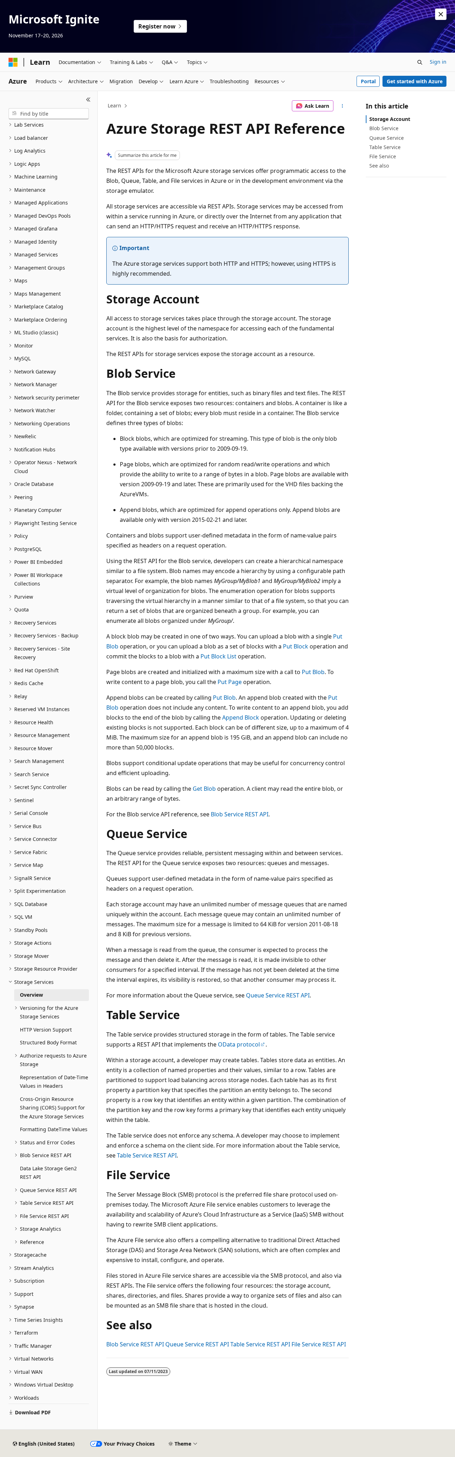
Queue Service (386, 137)
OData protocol (239, 1044)
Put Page (230, 682)
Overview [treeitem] (31, 994)
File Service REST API (318, 1344)
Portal (368, 81)
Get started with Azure (415, 81)
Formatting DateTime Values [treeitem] (53, 1129)
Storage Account (389, 119)
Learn (114, 105)
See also (379, 165)
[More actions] (342, 106)
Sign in (438, 61)
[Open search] (420, 62)
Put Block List (218, 656)
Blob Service (383, 128)
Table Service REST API (147, 1155)
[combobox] (49, 114)
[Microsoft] (13, 62)
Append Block (240, 717)
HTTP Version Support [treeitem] (46, 1029)
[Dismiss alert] (440, 14)
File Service (382, 156)
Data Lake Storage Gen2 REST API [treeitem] (48, 1173)
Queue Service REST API (278, 995)
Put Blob (313, 672)
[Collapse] (88, 99)
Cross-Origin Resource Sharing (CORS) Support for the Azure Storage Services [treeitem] (52, 1108)
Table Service (385, 147)
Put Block (295, 646)
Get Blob (204, 789)
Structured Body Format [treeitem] (48, 1042)
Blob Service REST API (239, 814)
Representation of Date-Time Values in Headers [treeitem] (54, 1082)
